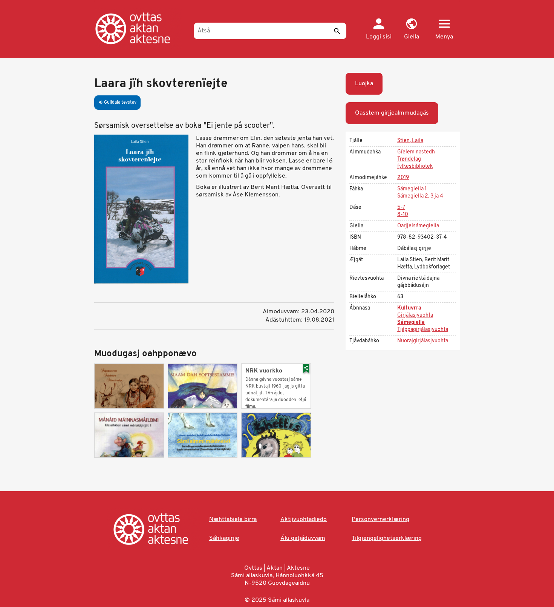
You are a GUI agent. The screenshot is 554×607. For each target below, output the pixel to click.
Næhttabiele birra (233, 519)
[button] (411, 29)
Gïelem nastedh (416, 152)
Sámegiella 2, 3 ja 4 (420, 196)
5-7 (401, 207)
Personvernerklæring (380, 519)
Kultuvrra (409, 308)
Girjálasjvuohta (415, 315)
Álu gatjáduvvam (302, 538)
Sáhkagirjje (224, 538)
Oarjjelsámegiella (418, 226)
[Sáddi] (337, 31)
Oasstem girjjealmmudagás (392, 113)
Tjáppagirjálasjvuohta (422, 329)
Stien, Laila (410, 140)
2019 (403, 177)
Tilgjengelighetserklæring (387, 538)
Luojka (364, 83)
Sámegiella (411, 322)
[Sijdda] (140, 28)
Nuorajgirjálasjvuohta (422, 341)
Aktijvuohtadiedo (303, 519)
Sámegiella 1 (412, 189)
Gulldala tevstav (117, 103)
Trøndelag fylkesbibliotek (415, 163)
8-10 (402, 214)
